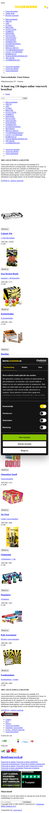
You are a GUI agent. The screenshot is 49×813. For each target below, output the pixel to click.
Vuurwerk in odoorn (8, 766)
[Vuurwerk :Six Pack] (12, 508)
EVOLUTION (10, 29)
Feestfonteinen (7, 675)
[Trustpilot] (32, 787)
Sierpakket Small (9, 474)
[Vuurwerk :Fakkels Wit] (12, 227)
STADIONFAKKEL (13, 44)
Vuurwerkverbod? (12, 732)
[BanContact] (3, 752)
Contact (8, 719)
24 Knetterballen (7, 318)
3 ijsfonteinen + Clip (8, 559)
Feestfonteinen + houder (9, 679)
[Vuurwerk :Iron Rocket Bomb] (12, 267)
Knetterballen (7, 314)
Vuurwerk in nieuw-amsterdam (12, 768)
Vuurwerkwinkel (11, 11)
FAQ (7, 722)
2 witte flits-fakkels (8, 238)
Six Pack (5, 514)
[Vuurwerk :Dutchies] (12, 347)
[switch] (43, 413)
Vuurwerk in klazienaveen (10, 764)
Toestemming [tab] (8, 367)
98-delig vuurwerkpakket (10, 639)
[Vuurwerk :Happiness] (12, 588)
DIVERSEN (10, 46)
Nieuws (8, 724)
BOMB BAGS (10, 54)
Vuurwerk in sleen (22, 766)
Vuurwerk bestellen (12, 67)
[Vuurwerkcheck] (9, 716)
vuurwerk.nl (17, 810)
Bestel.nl (11, 757)
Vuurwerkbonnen (11, 71)
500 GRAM (9, 58)
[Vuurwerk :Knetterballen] (12, 307)
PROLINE (9, 27)
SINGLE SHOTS (11, 48)
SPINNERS (9, 34)
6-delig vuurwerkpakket (9, 519)
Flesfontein (6, 554)
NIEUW (8, 21)
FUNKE (8, 25)
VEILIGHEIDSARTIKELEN (16, 56)
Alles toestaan (24, 437)
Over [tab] (40, 367)
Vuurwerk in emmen (8, 762)
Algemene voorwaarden (14, 728)
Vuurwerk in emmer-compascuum (32, 764)
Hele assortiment (11, 19)
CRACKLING (10, 38)
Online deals (9, 13)
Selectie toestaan (24, 444)
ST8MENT (9, 31)
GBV (7, 23)
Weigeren (24, 450)
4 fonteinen (5, 599)
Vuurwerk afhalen (11, 69)
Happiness (6, 595)
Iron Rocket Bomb (9, 274)
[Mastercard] (14, 752)
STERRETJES (10, 42)
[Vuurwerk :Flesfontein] (12, 548)
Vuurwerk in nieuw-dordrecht (27, 762)
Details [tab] (24, 367)
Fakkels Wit (6, 233)
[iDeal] (8, 752)
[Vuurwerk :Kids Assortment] (12, 628)
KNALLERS (10, 36)
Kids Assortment (8, 635)
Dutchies (5, 354)
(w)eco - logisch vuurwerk (14, 730)
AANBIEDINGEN (12, 60)
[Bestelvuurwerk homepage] (22, 7)
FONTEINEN (10, 40)
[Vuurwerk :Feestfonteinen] (12, 668)
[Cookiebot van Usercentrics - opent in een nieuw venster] (36, 361)
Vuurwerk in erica (36, 766)
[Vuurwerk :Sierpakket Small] (12, 468)
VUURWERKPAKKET (14, 50)
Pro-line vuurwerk (12, 15)
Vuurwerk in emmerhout (10, 770)
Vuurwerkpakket (7, 479)
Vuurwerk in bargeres (31, 768)
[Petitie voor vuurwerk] (11, 787)
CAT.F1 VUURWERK (13, 52)
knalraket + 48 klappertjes (10, 278)
